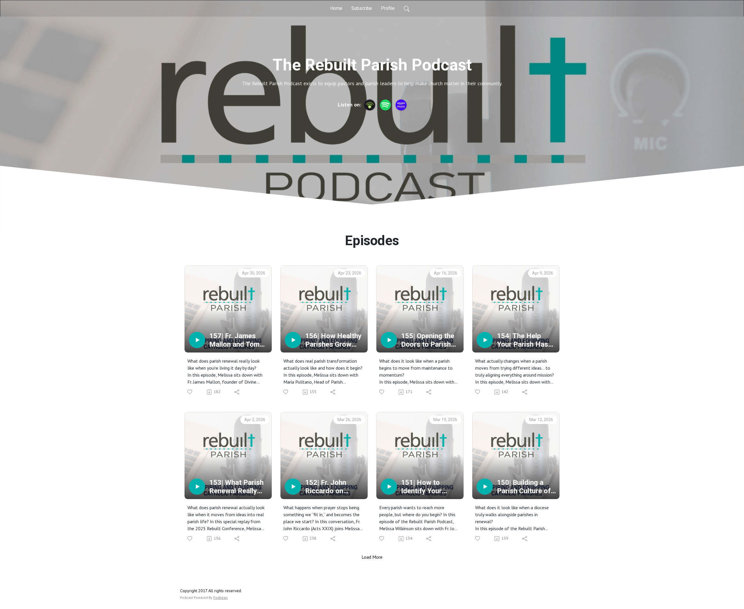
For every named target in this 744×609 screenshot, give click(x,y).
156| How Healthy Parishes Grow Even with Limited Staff (333, 340)
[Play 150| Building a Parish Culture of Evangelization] (485, 486)
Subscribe (361, 8)
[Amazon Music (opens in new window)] (401, 105)
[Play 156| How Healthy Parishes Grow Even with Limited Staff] (293, 340)
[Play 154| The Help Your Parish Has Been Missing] (485, 340)
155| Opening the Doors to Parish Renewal (427, 340)
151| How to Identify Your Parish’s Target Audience (424, 486)
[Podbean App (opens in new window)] (369, 105)
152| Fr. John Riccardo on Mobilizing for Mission (327, 486)
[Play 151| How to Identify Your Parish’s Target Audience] (389, 486)
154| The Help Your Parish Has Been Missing (522, 340)
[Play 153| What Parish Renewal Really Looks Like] (197, 486)
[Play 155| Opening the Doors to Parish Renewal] (389, 340)
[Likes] (190, 392)
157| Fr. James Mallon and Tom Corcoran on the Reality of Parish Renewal (235, 340)
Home (336, 8)
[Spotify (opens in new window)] (385, 105)
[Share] (237, 392)
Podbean (220, 597)
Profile (388, 8)
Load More (372, 557)
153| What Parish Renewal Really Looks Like (236, 486)
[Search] (406, 8)
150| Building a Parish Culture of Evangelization (524, 486)
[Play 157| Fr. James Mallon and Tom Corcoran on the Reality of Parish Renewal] (197, 340)
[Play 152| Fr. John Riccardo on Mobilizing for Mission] (293, 486)
